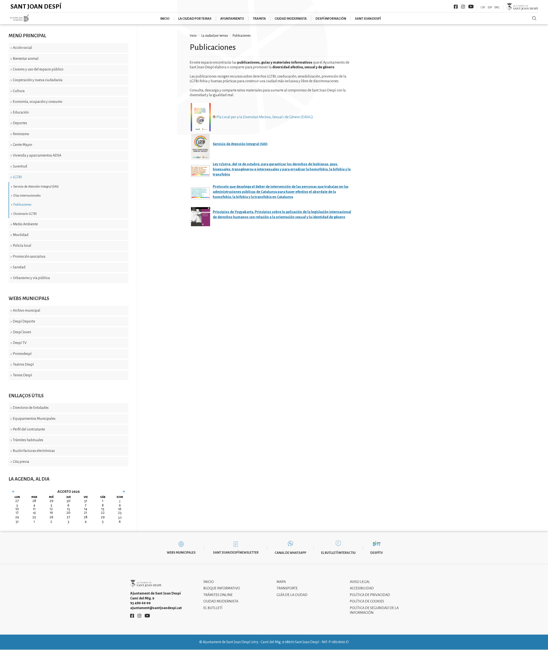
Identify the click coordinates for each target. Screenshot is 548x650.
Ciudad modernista (291, 18)
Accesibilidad (362, 588)
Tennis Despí (22, 375)
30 (120, 518)
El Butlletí (212, 608)
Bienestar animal (26, 59)
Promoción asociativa (29, 257)
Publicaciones (22, 204)
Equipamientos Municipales (34, 419)
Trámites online (218, 595)
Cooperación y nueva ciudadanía (38, 80)
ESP (490, 7)
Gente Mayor (22, 145)
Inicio (165, 18)
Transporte (287, 588)
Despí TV (20, 343)
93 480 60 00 (140, 603)
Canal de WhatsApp (290, 552)
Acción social (22, 48)
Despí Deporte (24, 321)
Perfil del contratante (29, 429)
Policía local (22, 246)
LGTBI (17, 177)
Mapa (281, 582)
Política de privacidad (370, 595)
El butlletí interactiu (338, 552)
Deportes (20, 123)
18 (34, 513)
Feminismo (21, 134)
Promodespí (22, 354)
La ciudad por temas (194, 18)
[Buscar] (534, 18)
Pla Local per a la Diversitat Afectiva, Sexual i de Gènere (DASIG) (264, 117)
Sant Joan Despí (35, 6)
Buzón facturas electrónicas (34, 451)
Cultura (19, 91)
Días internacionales (27, 195)
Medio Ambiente (25, 224)
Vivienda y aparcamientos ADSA (37, 155)
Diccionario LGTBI (25, 213)
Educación (21, 112)
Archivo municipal (26, 310)
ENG (497, 7)
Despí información (331, 18)
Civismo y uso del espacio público (38, 69)
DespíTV (376, 552)
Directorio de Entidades (31, 408)
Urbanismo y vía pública (31, 278)
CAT (483, 7)
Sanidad (19, 267)
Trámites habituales (28, 440)
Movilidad (20, 235)
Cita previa (21, 462)
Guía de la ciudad (292, 595)
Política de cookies (367, 601)
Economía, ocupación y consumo (37, 102)
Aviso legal (360, 582)
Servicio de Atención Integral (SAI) (36, 186)
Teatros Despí (23, 364)
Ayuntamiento (232, 18)
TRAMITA (259, 18)
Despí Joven (22, 332)
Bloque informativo (221, 588)
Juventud (20, 166)
